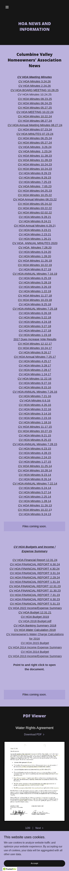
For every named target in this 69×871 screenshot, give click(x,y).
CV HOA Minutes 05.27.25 (35, 107)
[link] (34, 734)
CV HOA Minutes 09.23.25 (35, 99)
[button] (7, 7)
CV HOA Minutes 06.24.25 (35, 103)
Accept (34, 863)
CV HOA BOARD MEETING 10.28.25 (35, 90)
